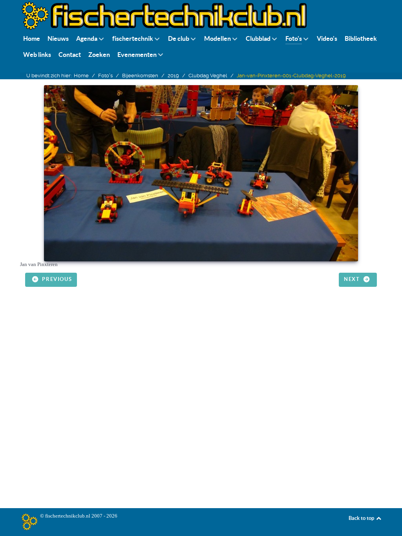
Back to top (362, 518)
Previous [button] (56, 279)
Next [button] (353, 279)
